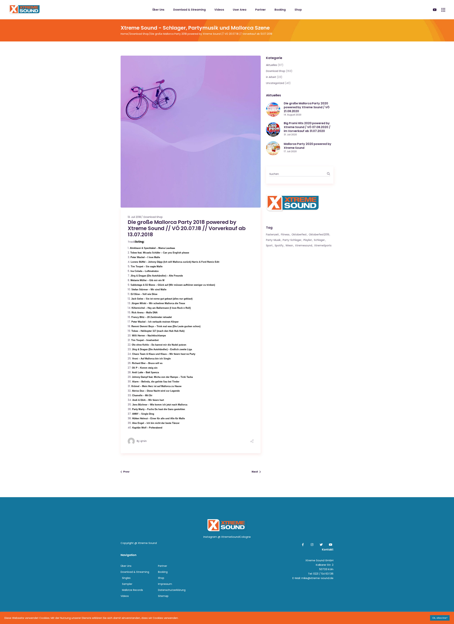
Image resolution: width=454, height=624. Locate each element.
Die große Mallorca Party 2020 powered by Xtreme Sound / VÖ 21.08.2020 (307, 107)
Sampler (127, 584)
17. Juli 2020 (290, 151)
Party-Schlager (292, 240)
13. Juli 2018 (134, 217)
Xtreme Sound (147, 543)
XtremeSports (322, 245)
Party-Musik (273, 240)
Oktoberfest (299, 234)
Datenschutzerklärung (172, 590)
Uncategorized (275, 83)
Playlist (307, 240)
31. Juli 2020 (290, 134)
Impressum (165, 584)
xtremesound (303, 245)
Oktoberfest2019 (319, 234)
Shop (161, 578)
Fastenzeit (272, 234)
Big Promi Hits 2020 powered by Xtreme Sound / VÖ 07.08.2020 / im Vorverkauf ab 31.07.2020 (307, 127)
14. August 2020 (292, 114)
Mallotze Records (132, 590)
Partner (162, 566)
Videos (125, 596)
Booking (163, 572)
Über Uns (126, 566)
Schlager (319, 240)
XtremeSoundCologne (236, 537)
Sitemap (163, 596)
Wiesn (289, 245)
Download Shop (139, 34)
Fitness (285, 234)
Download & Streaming (135, 572)
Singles (126, 578)
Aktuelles (271, 65)
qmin (143, 441)
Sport (269, 245)
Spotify (279, 245)
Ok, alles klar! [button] (439, 618)
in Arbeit (271, 77)
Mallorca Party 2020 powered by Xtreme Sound (307, 146)
